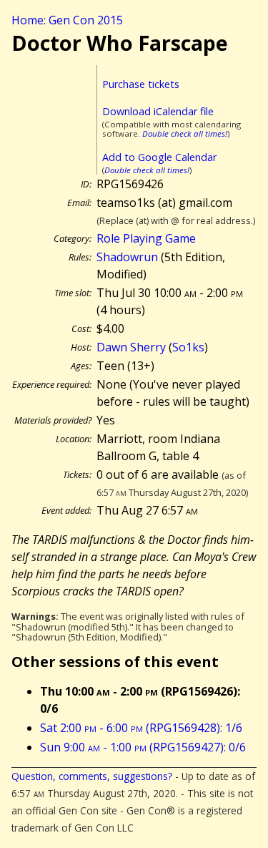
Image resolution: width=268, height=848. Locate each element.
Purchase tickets (140, 84)
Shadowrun (127, 257)
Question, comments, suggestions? (91, 776)
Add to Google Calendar (159, 157)
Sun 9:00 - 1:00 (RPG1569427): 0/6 (143, 747)
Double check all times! (184, 133)
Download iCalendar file (158, 111)
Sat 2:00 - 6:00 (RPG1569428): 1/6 (141, 728)
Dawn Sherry (131, 347)
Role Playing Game (146, 238)
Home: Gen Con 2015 (67, 20)
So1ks (188, 347)
